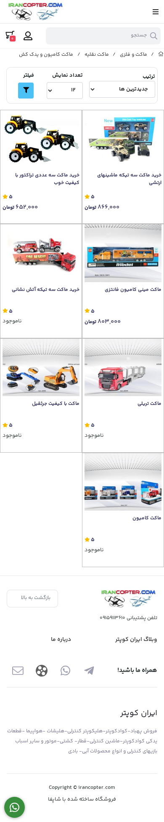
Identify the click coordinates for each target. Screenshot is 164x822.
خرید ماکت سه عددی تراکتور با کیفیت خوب (47, 179)
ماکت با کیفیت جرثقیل (55, 404)
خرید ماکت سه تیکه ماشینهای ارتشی (129, 179)
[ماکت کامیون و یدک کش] (127, 598)
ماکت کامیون (146, 518)
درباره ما (61, 639)
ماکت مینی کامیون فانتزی (133, 290)
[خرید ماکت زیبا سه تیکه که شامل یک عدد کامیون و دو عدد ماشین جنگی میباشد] (123, 139)
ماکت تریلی (149, 404)
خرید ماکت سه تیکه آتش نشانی (45, 290)
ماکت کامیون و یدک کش (46, 55)
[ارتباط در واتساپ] (14, 807)
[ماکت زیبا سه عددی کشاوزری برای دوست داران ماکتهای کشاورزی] (41, 139)
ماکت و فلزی (133, 55)
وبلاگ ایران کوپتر (136, 639)
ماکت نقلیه (97, 55)
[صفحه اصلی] (161, 55)
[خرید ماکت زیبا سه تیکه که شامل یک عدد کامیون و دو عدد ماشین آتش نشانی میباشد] (41, 253)
